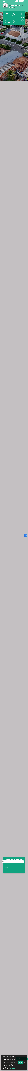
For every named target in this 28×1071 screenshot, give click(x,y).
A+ (22, 1)
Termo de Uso (11, 1068)
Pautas (6, 867)
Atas (16, 867)
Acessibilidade (4, 1)
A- (17, 1)
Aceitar (20, 1062)
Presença (7, 870)
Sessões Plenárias (14, 859)
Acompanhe (18, 870)
